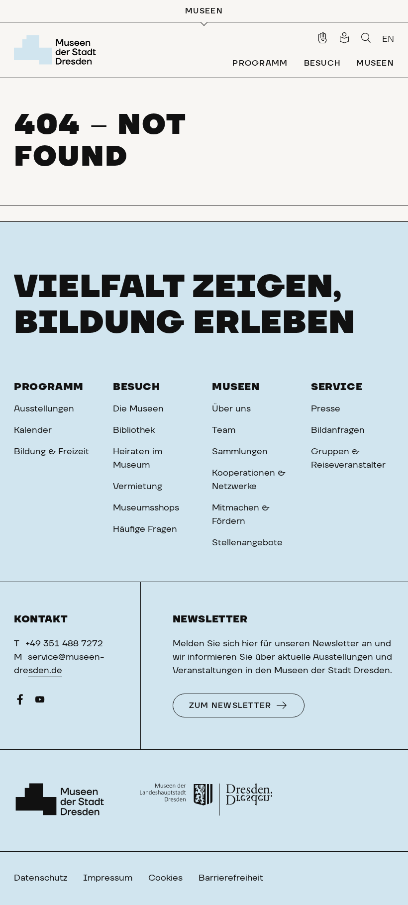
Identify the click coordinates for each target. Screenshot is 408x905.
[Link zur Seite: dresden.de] (206, 800)
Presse (325, 408)
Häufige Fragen (145, 529)
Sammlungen (240, 451)
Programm (49, 387)
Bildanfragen (338, 430)
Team (223, 430)
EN (388, 39)
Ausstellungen (44, 408)
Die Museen (138, 408)
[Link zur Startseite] (57, 50)
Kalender (33, 430)
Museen (236, 387)
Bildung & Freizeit (51, 451)
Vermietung (137, 486)
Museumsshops (146, 507)
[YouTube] (40, 702)
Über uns (231, 408)
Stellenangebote (247, 542)
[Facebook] (20, 702)
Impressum (107, 878)
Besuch (136, 387)
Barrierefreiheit (231, 878)
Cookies (165, 878)
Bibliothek (134, 430)
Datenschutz (40, 878)
